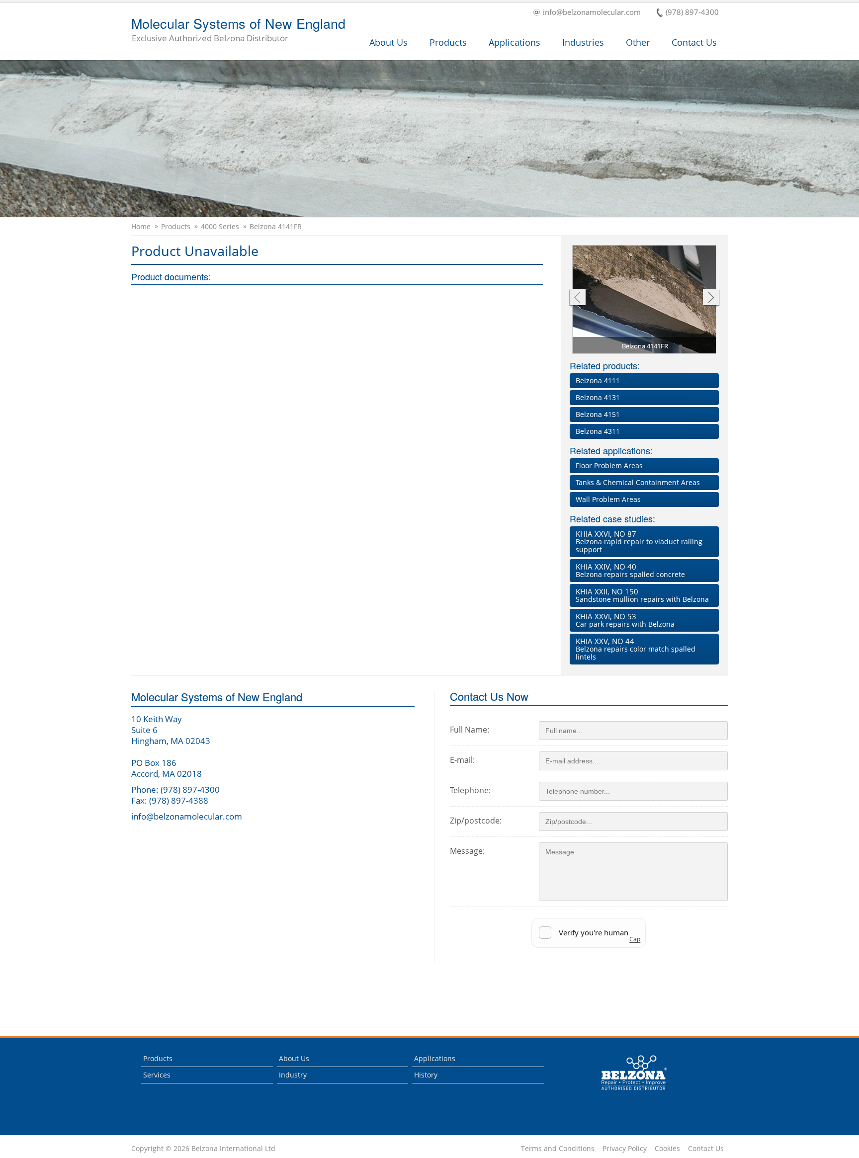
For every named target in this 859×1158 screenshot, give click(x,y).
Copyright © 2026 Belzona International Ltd (203, 1148)
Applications (514, 42)
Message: (467, 850)
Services (157, 1074)
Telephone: (470, 790)
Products (448, 42)
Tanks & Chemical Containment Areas (638, 482)
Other (638, 42)
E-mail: (462, 759)
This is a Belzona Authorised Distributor (627, 1092)
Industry (293, 1074)
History (425, 1074)
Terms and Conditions (558, 1148)
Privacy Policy (624, 1148)
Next (711, 298)
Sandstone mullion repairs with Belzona (642, 595)
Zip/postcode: (476, 820)
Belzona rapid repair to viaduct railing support (639, 541)
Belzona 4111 (598, 380)
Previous (577, 298)
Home (141, 227)
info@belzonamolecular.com (592, 12)
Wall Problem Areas (608, 499)
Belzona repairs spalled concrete (630, 570)
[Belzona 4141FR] (645, 301)
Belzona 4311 (598, 431)
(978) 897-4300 (692, 12)
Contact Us (694, 42)
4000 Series (220, 227)
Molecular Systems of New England (238, 30)
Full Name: (469, 729)
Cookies (667, 1148)
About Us (388, 42)
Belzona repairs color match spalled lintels (635, 649)
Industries (583, 42)
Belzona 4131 (598, 397)
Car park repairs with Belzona (625, 620)
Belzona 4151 (598, 414)
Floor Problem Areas (609, 465)
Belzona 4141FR (276, 227)
